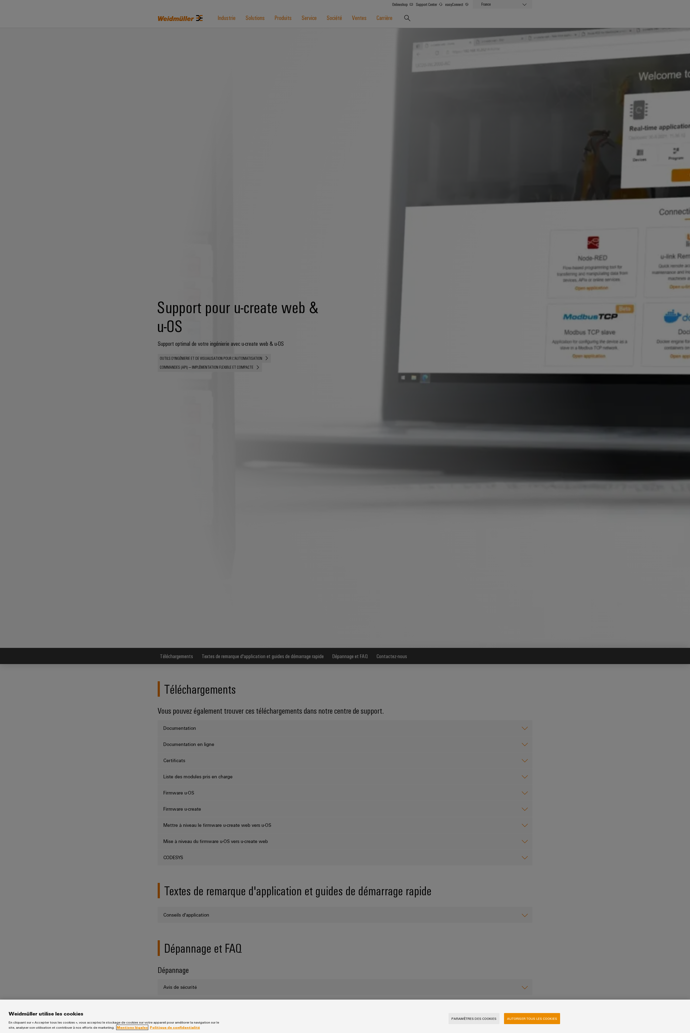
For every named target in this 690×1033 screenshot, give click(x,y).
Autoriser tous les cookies (532, 1018)
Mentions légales (132, 1027)
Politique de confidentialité (175, 1027)
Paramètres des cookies (473, 1018)
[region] (345, 1016)
